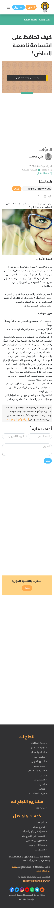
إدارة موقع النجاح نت (18, 419)
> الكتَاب (43, 788)
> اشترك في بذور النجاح (34, 831)
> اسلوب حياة (40, 756)
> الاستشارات (40, 779)
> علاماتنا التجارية (38, 845)
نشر (48, 460)
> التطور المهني (39, 761)
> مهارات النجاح (39, 747)
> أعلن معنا (41, 822)
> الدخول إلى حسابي (36, 840)
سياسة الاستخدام (16, 895)
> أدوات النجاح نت (38, 793)
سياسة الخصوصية (31, 895)
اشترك (27, 588)
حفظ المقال (43, 173)
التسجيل (18, 7)
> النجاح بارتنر (40, 826)
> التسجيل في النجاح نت (34, 835)
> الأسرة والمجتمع (37, 770)
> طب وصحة (40, 765)
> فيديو (43, 775)
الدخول (31, 7)
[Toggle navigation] (8, 7)
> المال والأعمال (39, 752)
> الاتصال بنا (41, 849)
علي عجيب (36, 156)
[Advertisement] (27, 120)
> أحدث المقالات (39, 743)
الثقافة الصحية (29, 169)
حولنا (43, 895)
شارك (17, 188)
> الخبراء (43, 784)
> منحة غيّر (41, 807)
